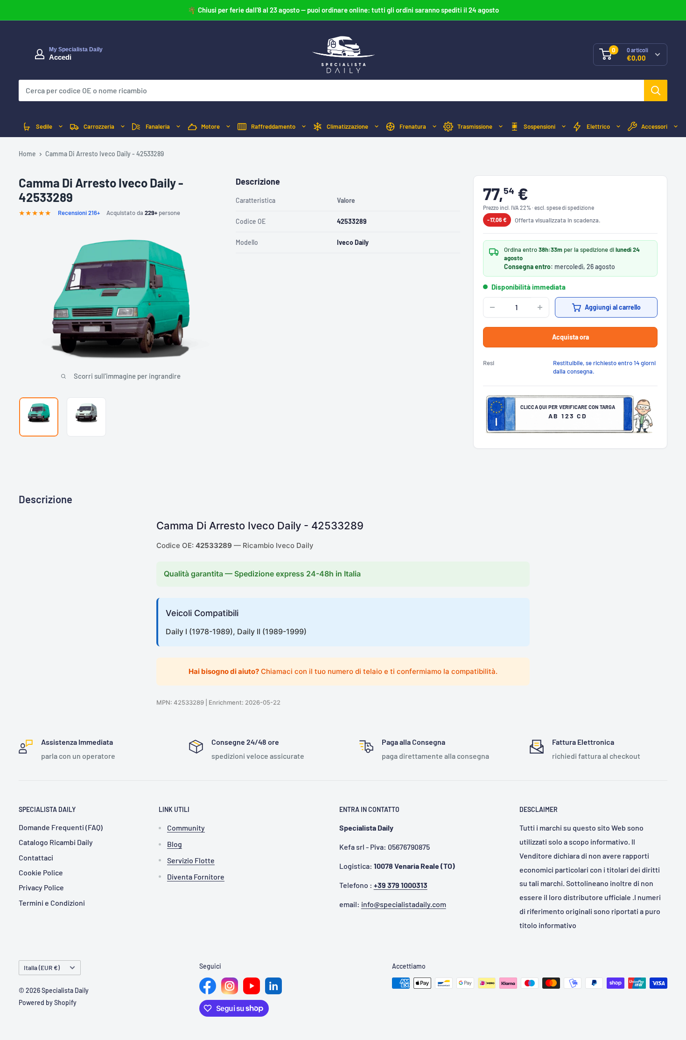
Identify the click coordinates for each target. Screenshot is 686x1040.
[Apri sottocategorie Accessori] (675, 126)
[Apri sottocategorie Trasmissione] (500, 126)
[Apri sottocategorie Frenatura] (434, 126)
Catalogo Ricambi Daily (56, 842)
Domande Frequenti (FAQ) (61, 827)
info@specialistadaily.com (403, 904)
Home (27, 154)
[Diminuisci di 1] (492, 307)
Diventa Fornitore (195, 876)
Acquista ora (570, 337)
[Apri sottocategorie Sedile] (60, 126)
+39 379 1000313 (400, 885)
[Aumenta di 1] (540, 307)
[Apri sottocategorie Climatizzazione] (376, 126)
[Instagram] (229, 986)
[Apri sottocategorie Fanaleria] (178, 126)
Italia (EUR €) (42, 967)
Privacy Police (41, 887)
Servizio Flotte (191, 860)
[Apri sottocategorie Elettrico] (618, 126)
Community (186, 827)
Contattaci (36, 857)
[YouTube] (251, 986)
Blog (174, 843)
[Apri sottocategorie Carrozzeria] (122, 126)
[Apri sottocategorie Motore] (228, 126)
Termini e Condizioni (52, 902)
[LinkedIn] (273, 986)
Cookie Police (41, 872)
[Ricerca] (655, 90)
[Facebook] (207, 986)
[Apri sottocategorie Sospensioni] (563, 126)
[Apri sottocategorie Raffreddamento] (303, 126)
